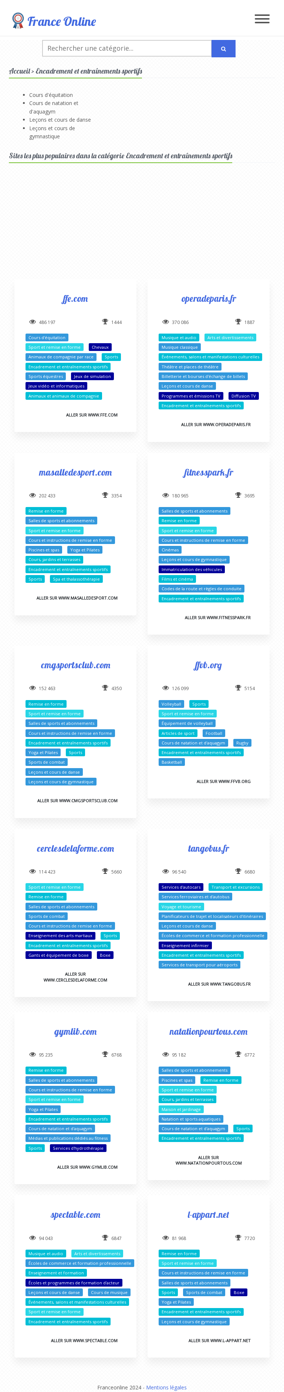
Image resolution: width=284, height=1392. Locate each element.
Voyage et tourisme (181, 906)
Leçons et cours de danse (60, 119)
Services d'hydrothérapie (78, 1148)
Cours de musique (109, 1292)
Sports (111, 356)
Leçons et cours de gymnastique (194, 559)
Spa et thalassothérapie (76, 579)
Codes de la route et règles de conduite (201, 588)
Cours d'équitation (51, 94)
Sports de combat (46, 762)
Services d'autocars (181, 887)
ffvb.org (208, 664)
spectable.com (75, 1214)
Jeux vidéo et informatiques (56, 386)
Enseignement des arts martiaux (60, 935)
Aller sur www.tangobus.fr (219, 984)
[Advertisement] (142, 227)
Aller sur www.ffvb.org (224, 781)
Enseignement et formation (56, 1273)
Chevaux (100, 347)
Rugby (242, 743)
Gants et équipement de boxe (58, 955)
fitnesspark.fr (209, 472)
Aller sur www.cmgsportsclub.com (77, 800)
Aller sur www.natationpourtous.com (209, 1160)
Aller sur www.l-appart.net (220, 1340)
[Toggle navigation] (262, 19)
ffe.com (75, 298)
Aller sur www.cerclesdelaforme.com (75, 976)
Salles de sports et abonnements (61, 520)
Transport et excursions (236, 887)
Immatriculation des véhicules (192, 569)
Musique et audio (179, 337)
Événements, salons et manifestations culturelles (210, 356)
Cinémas (170, 550)
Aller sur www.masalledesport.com (77, 598)
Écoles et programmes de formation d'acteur (73, 1282)
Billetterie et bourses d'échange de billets (203, 376)
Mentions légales (166, 1387)
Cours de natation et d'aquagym (193, 743)
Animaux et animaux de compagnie (63, 396)
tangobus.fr (208, 848)
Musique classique (180, 347)
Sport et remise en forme (54, 347)
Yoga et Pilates (84, 550)
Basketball (172, 762)
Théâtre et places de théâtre (190, 366)
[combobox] (127, 48)
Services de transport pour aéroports (199, 964)
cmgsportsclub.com (75, 664)
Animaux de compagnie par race (61, 356)
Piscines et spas (43, 550)
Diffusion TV (243, 396)
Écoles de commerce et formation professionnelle (213, 935)
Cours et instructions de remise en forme (70, 540)
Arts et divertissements (230, 337)
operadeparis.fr (209, 298)
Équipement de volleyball (187, 723)
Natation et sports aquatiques (191, 1119)
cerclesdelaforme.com (75, 848)
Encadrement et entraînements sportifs (68, 366)
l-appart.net (208, 1214)
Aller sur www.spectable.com (84, 1340)
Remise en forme (46, 511)
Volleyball (171, 704)
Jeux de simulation (92, 376)
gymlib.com (75, 1031)
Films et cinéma (177, 579)
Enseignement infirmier (185, 945)
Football (214, 733)
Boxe (105, 955)
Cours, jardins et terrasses (54, 559)
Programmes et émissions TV (191, 396)
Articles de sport (178, 733)
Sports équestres (45, 376)
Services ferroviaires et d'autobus (195, 896)
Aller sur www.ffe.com (92, 415)
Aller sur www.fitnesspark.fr (218, 617)
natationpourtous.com (208, 1031)
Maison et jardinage (181, 1109)
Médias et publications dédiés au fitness (68, 1138)
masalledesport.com (75, 472)
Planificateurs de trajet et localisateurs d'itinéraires (212, 916)
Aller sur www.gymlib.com (87, 1167)
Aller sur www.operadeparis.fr (216, 424)
